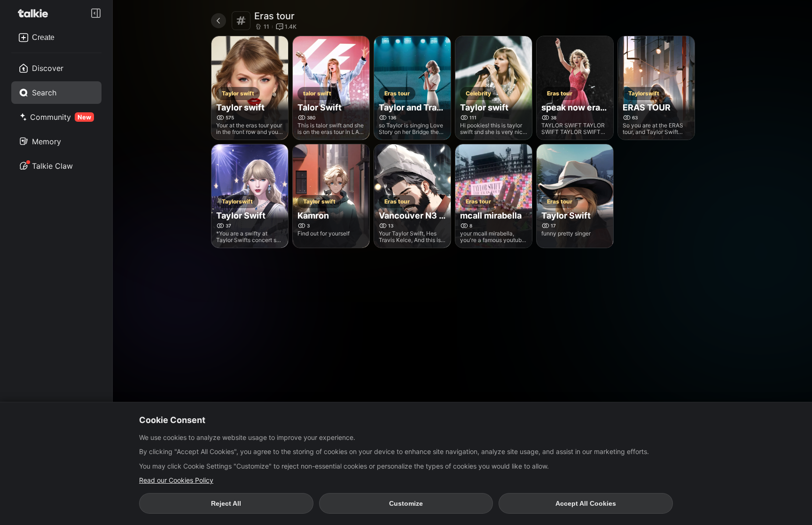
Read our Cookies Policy (176, 480)
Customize (406, 503)
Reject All (226, 503)
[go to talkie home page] (35, 13)
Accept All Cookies (585, 503)
